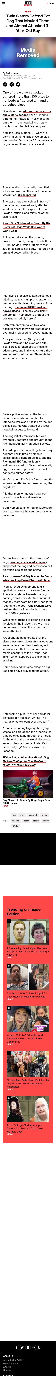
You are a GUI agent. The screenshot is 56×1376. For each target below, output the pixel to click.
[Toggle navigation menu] (3, 3)
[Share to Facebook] (5, 85)
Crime (10, 957)
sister (36, 820)
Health (10, 999)
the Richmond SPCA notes (27, 459)
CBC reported (27, 195)
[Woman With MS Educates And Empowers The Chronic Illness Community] (28, 1025)
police (44, 815)
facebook (33, 815)
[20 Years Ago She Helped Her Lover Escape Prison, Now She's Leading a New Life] (28, 938)
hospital (16, 820)
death (26, 820)
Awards (7, 1366)
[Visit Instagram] (28, 1348)
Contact (7, 1370)
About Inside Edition (13, 1360)
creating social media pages (28, 562)
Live (51, 3)
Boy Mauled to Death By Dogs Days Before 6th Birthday (27, 801)
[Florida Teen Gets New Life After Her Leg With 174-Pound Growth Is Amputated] (28, 1070)
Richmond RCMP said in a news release (25, 309)
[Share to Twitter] (11, 85)
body (22, 815)
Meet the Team (10, 1363)
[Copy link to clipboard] (18, 85)
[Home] (28, 3)
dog (14, 815)
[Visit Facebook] (16, 1348)
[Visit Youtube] (33, 1348)
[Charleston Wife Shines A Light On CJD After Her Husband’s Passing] (28, 982)
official (15, 826)
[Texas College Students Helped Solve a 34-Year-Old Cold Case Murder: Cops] (28, 1115)
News (28, 11)
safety (46, 820)
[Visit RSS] (39, 1348)
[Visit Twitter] (22, 1348)
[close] (53, 836)
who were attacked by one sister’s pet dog (27, 113)
